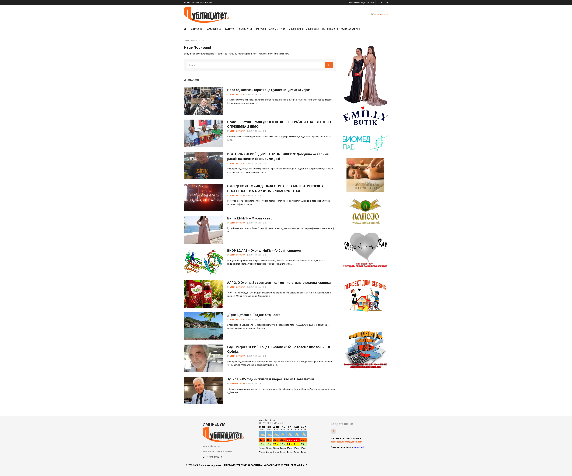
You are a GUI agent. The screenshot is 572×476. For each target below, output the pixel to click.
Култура (229, 29)
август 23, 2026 (254, 131)
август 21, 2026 (254, 195)
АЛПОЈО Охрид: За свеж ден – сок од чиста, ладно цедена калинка (279, 282)
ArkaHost (359, 447)
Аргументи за (277, 29)
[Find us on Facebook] (381, 2)
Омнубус (260, 29)
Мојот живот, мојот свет (304, 29)
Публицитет (245, 29)
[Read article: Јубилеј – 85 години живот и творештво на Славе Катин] (203, 390)
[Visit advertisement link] (380, 14)
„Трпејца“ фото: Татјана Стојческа (253, 314)
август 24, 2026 (254, 94)
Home (186, 40)
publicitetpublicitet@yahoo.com (346, 442)
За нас (187, 2)
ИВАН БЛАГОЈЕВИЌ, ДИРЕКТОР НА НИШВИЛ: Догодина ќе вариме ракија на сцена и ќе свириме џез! (278, 156)
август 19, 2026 (254, 223)
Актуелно (196, 29)
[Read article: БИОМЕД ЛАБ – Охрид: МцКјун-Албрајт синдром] (203, 262)
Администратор (237, 94)
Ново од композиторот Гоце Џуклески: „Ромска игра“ (268, 89)
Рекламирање (197, 2)
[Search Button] (387, 2)
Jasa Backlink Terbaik (355, 452)
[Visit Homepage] (206, 15)
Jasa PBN (337, 452)
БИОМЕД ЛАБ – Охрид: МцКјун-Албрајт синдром (264, 250)
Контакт (208, 2)
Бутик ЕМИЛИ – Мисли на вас (249, 218)
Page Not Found (197, 40)
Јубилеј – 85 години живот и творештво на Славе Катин (270, 379)
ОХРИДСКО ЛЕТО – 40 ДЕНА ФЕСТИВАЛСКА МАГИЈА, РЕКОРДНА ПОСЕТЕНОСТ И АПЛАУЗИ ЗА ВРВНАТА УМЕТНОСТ (275, 188)
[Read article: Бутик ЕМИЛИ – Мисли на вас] (203, 230)
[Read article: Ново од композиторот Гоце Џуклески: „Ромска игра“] (203, 101)
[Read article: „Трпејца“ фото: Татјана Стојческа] (203, 326)
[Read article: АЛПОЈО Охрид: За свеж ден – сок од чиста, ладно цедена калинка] (203, 294)
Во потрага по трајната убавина (341, 29)
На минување (213, 29)
